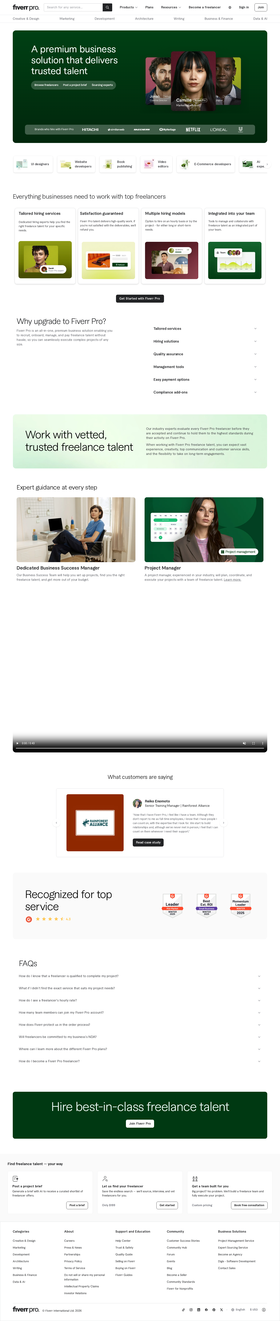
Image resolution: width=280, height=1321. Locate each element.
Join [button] (261, 7)
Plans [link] (149, 7)
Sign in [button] (244, 7)
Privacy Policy (73, 1261)
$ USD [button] (254, 1309)
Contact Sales (226, 1268)
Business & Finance (219, 18)
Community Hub (177, 1247)
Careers (69, 1241)
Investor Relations (75, 1293)
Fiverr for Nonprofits (180, 1289)
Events (171, 1261)
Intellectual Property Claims (81, 1286)
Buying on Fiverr (125, 1268)
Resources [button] (169, 7)
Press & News (73, 1247)
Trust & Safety (124, 1247)
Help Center (123, 1241)
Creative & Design (26, 18)
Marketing (67, 18)
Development (105, 18)
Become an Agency (230, 1254)
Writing (179, 18)
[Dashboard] (26, 7)
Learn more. (232, 579)
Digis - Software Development (236, 1261)
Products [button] (127, 7)
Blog (169, 1268)
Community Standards (181, 1282)
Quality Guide (124, 1254)
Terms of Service (74, 1268)
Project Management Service (236, 1241)
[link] (148, 843)
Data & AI (260, 18)
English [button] (240, 1309)
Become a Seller (177, 1275)
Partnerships (72, 1254)
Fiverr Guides (123, 1275)
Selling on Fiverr (125, 1261)
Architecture (144, 18)
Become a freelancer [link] (205, 7)
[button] (267, 164)
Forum (171, 1254)
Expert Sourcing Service (233, 1247)
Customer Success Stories (183, 1241)
